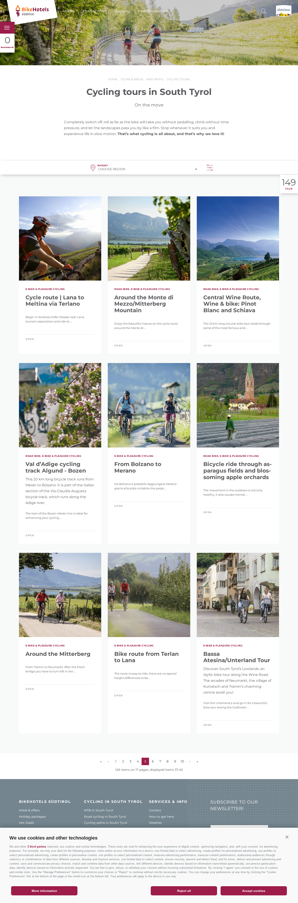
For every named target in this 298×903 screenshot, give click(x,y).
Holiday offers (95, 11)
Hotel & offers (29, 810)
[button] (287, 837)
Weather (155, 823)
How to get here (161, 817)
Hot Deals (26, 823)
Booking (122, 11)
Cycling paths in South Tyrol (105, 823)
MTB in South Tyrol (98, 810)
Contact (155, 810)
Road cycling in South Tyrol (105, 817)
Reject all (184, 891)
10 (182, 761)
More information (44, 891)
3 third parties (36, 846)
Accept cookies (253, 891)
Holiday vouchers (154, 11)
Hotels (69, 11)
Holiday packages (32, 817)
